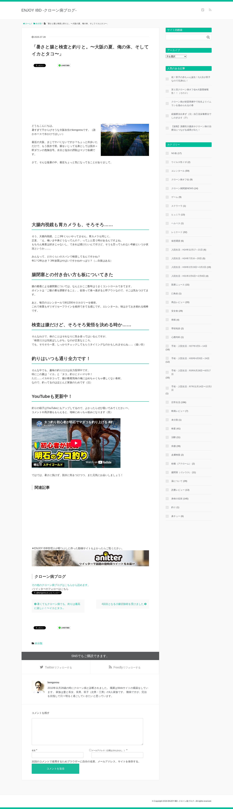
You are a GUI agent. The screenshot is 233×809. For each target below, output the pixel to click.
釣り (173, 507)
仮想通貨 (175, 241)
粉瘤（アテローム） (181, 463)
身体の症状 (176, 498)
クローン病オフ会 (180, 179)
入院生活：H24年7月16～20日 (186, 258)
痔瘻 (173, 446)
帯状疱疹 (175, 328)
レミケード (176, 232)
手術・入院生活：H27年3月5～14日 (189, 346)
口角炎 (174, 293)
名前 (34, 750)
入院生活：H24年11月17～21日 (187, 249)
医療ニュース (178, 284)
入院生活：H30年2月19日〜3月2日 (188, 267)
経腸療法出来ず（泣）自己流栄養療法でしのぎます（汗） (191, 116)
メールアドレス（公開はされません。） (108, 750)
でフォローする (58, 667)
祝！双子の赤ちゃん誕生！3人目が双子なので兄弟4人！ (190, 79)
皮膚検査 (175, 455)
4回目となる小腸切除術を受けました (123, 604)
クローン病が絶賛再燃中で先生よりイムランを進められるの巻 (191, 103)
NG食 (174, 153)
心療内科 (175, 337)
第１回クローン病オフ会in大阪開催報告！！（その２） (190, 91)
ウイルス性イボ (179, 162)
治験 (173, 437)
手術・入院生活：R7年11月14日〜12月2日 (191, 388)
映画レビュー (178, 411)
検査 (173, 428)
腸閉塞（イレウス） (181, 472)
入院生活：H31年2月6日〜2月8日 (188, 276)
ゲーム (174, 197)
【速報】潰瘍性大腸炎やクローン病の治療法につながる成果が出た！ (191, 128)
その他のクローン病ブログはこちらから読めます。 (61, 585)
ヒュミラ (175, 214)
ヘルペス (175, 223)
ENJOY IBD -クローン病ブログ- (49, 10)
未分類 (38, 643)
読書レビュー (178, 490)
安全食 (174, 311)
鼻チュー (175, 516)
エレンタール (178, 171)
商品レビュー (178, 302)
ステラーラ (176, 206)
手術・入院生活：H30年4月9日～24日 (190, 358)
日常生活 (175, 402)
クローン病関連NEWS (182, 188)
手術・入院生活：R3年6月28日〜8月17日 (191, 372)
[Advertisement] (90, 98)
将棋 (173, 319)
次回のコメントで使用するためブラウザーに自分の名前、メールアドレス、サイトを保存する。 (86, 761)
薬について (176, 481)
